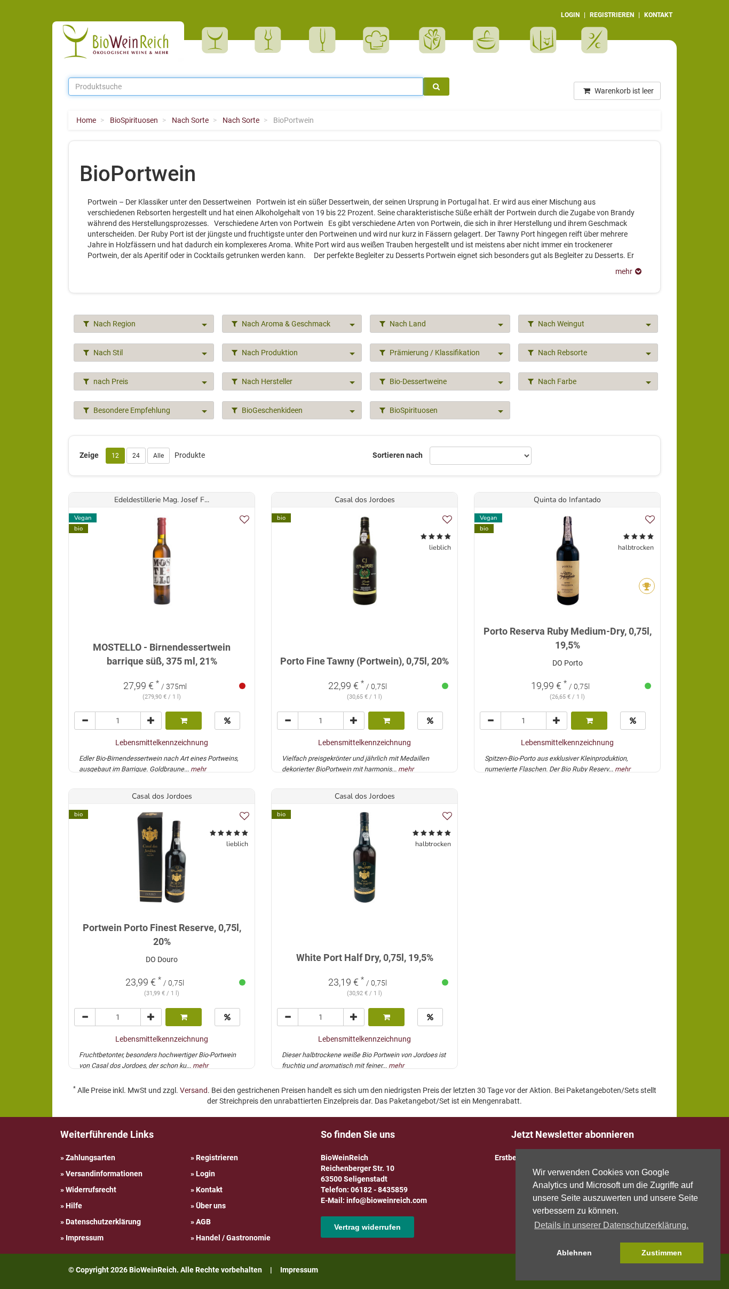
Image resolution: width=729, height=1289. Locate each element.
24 (136, 455)
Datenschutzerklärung (103, 1221)
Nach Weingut (560, 323)
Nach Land (407, 323)
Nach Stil (107, 352)
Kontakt (209, 1189)
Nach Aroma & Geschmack (285, 323)
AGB (203, 1221)
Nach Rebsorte (561, 352)
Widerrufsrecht (91, 1189)
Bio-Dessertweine (417, 381)
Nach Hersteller (266, 381)
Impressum (85, 1237)
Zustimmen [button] (661, 1252)
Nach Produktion (269, 352)
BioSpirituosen (270, 40)
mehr (198, 769)
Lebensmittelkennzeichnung (161, 742)
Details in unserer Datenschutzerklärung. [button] (611, 1225)
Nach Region (114, 323)
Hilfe (74, 1205)
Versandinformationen (104, 1173)
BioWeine (217, 40)
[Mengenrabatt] (227, 721)
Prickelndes (326, 40)
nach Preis (110, 381)
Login (205, 1173)
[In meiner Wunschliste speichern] (244, 519)
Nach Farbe (556, 381)
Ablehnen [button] (574, 1252)
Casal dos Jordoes (365, 500)
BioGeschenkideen (271, 410)
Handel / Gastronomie (233, 1237)
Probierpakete (489, 40)
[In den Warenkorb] (183, 721)
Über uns (211, 1205)
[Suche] (436, 86)
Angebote (595, 40)
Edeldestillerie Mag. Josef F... (161, 500)
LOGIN (570, 15)
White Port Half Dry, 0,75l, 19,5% (364, 957)
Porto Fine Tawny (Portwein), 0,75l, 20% (364, 661)
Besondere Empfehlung (131, 410)
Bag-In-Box (540, 45)
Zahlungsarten (90, 1157)
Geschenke (433, 40)
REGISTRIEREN (612, 15)
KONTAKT (658, 15)
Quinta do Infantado (567, 500)
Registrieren (217, 1157)
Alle (158, 455)
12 (115, 455)
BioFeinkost (379, 40)
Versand (194, 1090)
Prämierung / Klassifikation (434, 352)
